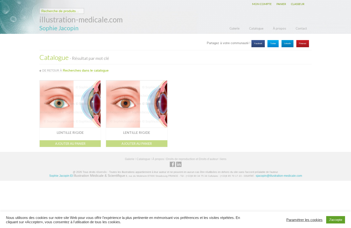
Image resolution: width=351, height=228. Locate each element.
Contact (301, 28)
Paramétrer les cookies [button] (304, 220)
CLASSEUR (297, 4)
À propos (279, 28)
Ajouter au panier (70, 143)
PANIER (281, 4)
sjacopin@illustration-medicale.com (279, 175)
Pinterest (302, 43)
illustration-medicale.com (81, 19)
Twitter (273, 43)
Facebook (258, 43)
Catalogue (256, 28)
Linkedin (287, 43)
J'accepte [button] (335, 220)
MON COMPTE (262, 4)
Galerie (234, 28)
